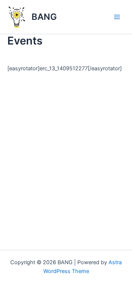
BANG (44, 16)
